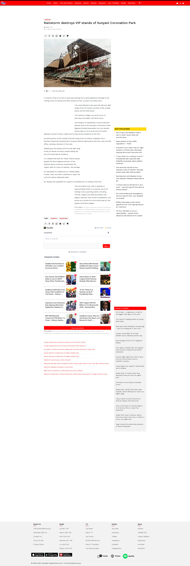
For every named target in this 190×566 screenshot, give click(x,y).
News (55, 3)
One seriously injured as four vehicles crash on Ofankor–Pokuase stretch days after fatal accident (129, 169)
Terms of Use (38, 540)
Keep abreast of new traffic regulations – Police (126, 142)
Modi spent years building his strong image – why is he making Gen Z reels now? (130, 328)
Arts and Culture (66, 3)
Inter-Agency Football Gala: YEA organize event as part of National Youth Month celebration (129, 351)
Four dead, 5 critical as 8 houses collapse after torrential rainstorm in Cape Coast (69, 349)
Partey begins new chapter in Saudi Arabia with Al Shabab (130, 368)
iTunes (117, 556)
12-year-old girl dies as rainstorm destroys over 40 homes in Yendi (64, 342)
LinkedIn (115, 544)
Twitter (114, 536)
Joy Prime (89, 536)
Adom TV (89, 532)
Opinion (93, 3)
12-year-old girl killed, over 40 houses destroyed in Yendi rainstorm (65, 346)
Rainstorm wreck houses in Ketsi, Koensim (57, 360)
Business (78, 3)
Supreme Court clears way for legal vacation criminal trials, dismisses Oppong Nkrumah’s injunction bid (129, 150)
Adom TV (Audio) (92, 544)
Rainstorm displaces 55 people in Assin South (58, 367)
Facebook (115, 532)
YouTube (115, 529)
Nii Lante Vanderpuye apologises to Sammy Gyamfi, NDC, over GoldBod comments (129, 196)
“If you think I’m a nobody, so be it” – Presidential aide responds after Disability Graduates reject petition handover (130, 159)
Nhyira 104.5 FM (65, 548)
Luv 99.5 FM (64, 544)
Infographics (116, 548)
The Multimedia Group (42, 529)
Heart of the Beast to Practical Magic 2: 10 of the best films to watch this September (129, 409)
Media (123, 3)
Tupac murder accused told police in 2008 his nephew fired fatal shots (128, 401)
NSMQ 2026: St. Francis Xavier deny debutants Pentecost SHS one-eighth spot (128, 376)
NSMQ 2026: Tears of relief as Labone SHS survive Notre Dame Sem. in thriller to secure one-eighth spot (130, 418)
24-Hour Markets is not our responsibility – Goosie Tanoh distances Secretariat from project (129, 213)
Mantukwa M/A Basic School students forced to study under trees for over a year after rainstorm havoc (76, 363)
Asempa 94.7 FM (65, 540)
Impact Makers (143, 536)
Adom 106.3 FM (65, 532)
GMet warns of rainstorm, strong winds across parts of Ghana (63, 370)
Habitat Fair (142, 532)
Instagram (116, 540)
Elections (131, 3)
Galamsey (141, 540)
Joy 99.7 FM (63, 529)
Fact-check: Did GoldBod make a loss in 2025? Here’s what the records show (128, 135)
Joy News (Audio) (92, 548)
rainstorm (54, 218)
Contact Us (37, 536)
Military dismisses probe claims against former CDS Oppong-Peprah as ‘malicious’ (129, 204)
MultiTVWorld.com (93, 540)
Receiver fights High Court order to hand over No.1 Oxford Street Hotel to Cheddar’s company (129, 360)
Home (49, 3)
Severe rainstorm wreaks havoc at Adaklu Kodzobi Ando (61, 353)
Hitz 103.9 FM (64, 536)
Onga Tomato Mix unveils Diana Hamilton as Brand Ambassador (129, 426)
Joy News (89, 529)
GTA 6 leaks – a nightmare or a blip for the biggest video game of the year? (129, 314)
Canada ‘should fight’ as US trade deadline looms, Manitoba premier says (129, 335)
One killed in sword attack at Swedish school (128, 384)
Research (102, 3)
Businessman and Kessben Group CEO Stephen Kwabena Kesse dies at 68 (130, 178)
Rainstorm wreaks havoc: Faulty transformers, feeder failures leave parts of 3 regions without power (75, 374)
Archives (141, 544)
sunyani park (63, 218)
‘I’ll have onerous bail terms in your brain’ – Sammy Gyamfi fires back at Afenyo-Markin (130, 187)
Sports (86, 3)
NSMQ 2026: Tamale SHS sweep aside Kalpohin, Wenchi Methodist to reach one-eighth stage (130, 393)
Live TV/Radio (113, 3)
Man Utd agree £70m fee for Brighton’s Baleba (129, 343)
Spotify (131, 556)
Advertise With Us (40, 532)
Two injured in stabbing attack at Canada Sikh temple (129, 321)
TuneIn (105, 556)
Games (140, 529)
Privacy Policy (38, 544)
